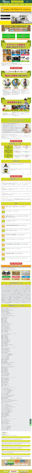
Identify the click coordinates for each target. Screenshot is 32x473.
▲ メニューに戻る (29, 117)
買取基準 (8, 4)
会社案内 (24, 4)
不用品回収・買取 (3, 4)
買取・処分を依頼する (16, 68)
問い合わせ (19, 4)
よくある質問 (14, 4)
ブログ (29, 5)
